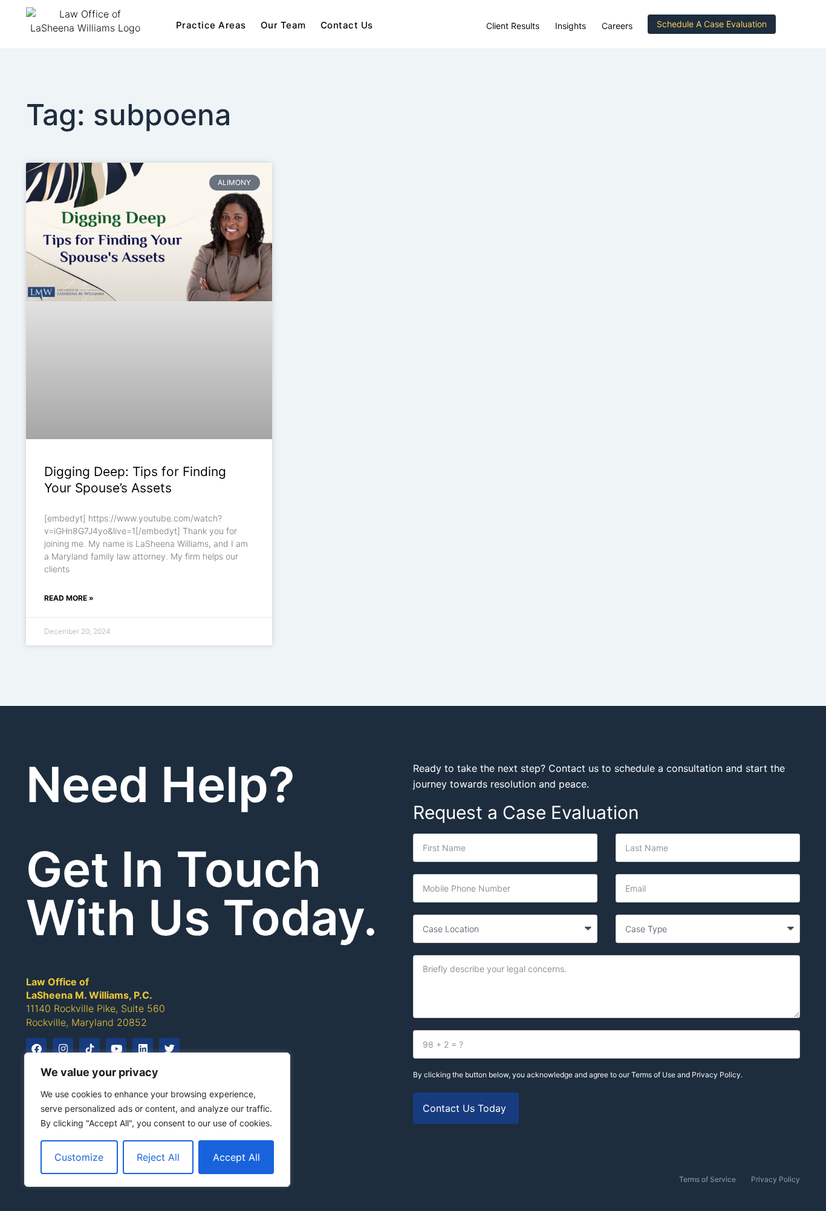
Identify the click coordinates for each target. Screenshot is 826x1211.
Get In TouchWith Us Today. (201, 893)
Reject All (158, 1157)
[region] (157, 1120)
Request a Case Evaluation (526, 812)
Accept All (236, 1157)
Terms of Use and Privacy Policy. (687, 1074)
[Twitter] (169, 1048)
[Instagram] (63, 1048)
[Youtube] (116, 1048)
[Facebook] (36, 1048)
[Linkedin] (142, 1048)
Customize (78, 1157)
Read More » (69, 597)
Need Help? (160, 784)
